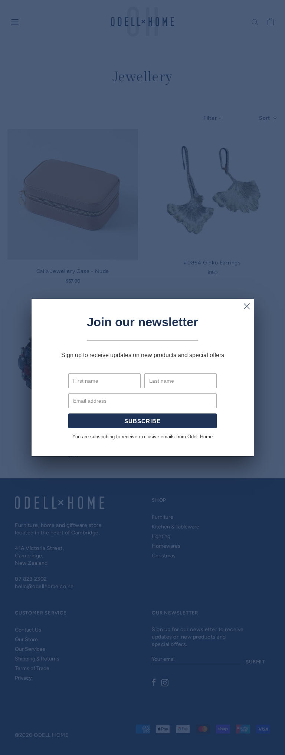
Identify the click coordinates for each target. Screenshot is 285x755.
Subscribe (142, 421)
